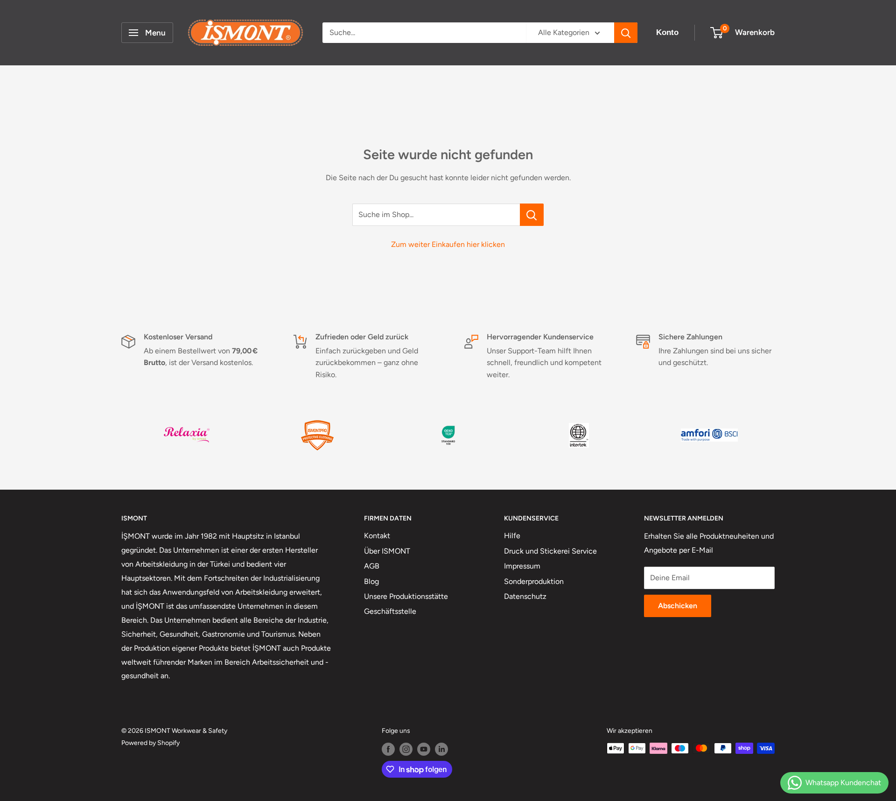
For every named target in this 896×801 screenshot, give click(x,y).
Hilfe (512, 535)
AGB (371, 566)
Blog (371, 581)
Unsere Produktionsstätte (406, 596)
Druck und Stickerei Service (550, 551)
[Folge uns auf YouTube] (423, 749)
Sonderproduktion (534, 581)
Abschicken (677, 605)
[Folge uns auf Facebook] (388, 749)
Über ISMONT (387, 551)
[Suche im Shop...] (532, 215)
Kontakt (377, 535)
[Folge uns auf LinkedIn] (441, 749)
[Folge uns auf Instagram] (406, 749)
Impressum (522, 566)
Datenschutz (525, 596)
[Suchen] (625, 32)
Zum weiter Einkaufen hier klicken (448, 244)
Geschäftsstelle (390, 611)
